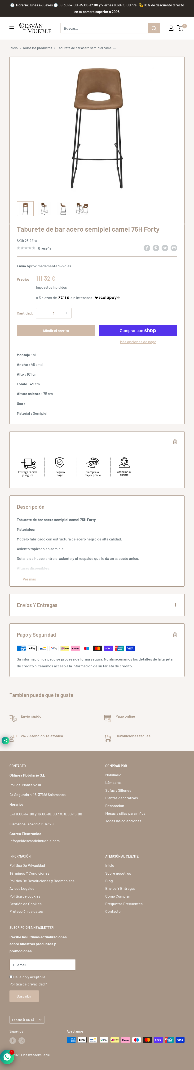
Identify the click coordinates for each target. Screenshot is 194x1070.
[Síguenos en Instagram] (21, 1040)
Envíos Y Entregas (120, 888)
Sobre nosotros (118, 873)
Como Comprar (117, 896)
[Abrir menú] (11, 28)
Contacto (113, 911)
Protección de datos (26, 911)
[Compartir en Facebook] (147, 248)
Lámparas (113, 782)
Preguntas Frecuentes (124, 903)
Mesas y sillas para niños (125, 813)
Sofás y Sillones (118, 790)
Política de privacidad (27, 984)
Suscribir (24, 996)
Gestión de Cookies (25, 903)
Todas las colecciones (123, 820)
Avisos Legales (21, 888)
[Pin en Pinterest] (156, 248)
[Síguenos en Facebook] (12, 1040)
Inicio (13, 48)
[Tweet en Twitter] (165, 248)
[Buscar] (154, 28)
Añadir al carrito (56, 330)
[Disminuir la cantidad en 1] (41, 313)
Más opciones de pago (138, 341)
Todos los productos (37, 48)
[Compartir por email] (174, 248)
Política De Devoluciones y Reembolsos (42, 880)
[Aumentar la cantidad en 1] (66, 313)
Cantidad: (25, 313)
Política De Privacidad (27, 865)
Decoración (114, 805)
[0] (181, 28)
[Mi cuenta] (171, 28)
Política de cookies (24, 896)
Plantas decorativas (121, 798)
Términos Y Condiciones (29, 873)
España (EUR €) (23, 1020)
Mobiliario (113, 775)
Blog (109, 880)
